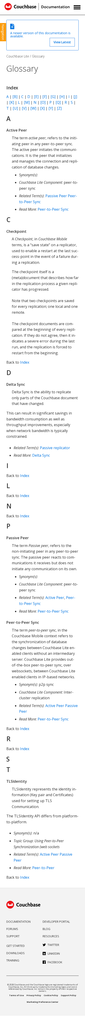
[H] (62, 96)
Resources (51, 936)
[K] (11, 102)
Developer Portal (56, 922)
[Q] (58, 102)
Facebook (55, 962)
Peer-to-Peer (43, 867)
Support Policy (68, 995)
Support (12, 936)
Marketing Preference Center (42, 1002)
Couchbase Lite (17, 56)
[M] (27, 102)
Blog (46, 929)
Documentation (18, 922)
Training (12, 960)
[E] (36, 96)
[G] (53, 96)
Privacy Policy (34, 995)
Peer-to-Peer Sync (53, 209)
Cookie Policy (51, 995)
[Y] (51, 108)
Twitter (53, 945)
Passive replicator (55, 447)
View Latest (62, 42)
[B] (14, 96)
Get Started (15, 946)
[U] (15, 108)
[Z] (59, 108)
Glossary (38, 56)
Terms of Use (16, 995)
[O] (43, 102)
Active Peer (54, 597)
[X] (42, 108)
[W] (33, 108)
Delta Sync (41, 455)
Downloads (15, 953)
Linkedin (54, 953)
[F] (44, 96)
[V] (24, 108)
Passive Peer (56, 195)
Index (24, 362)
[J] (75, 96)
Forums (12, 929)
